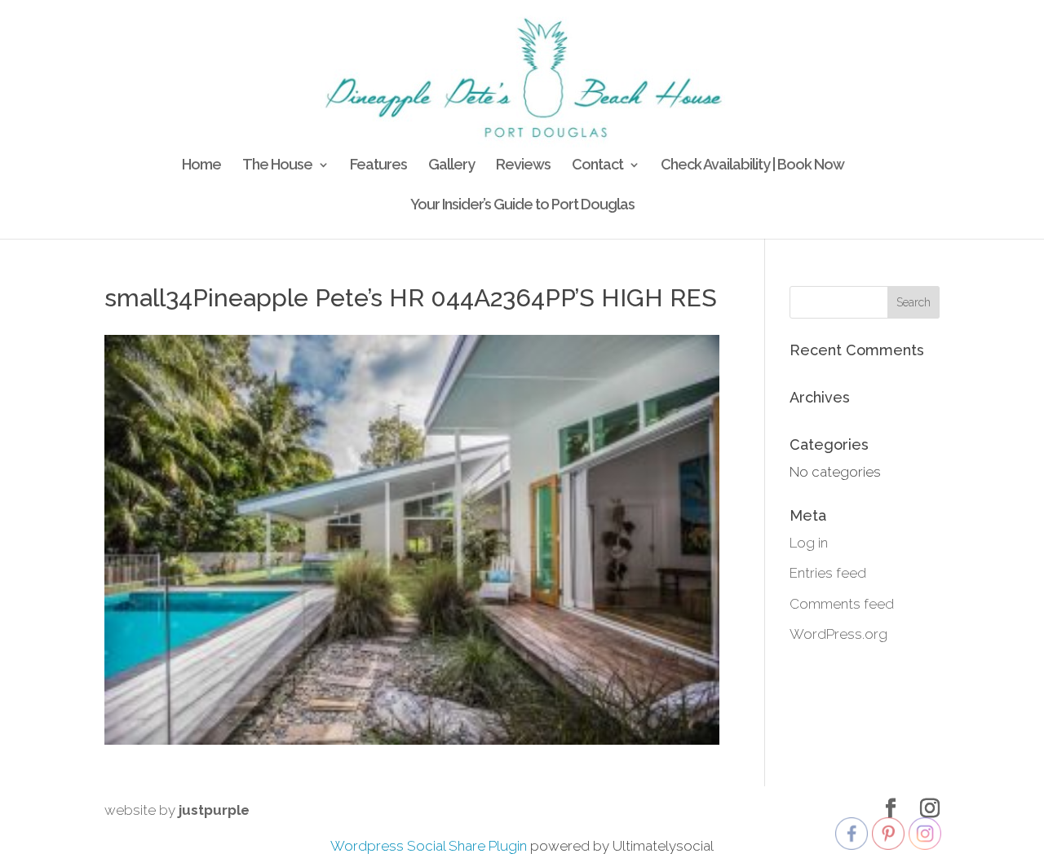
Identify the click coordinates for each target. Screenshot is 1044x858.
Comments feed (842, 604)
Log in (809, 543)
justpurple (214, 810)
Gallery (451, 166)
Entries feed (828, 573)
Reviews (523, 166)
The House (277, 166)
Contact (597, 166)
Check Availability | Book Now (752, 166)
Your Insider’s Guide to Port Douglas (522, 206)
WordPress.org (838, 634)
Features (378, 166)
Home (201, 166)
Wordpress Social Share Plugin (430, 846)
